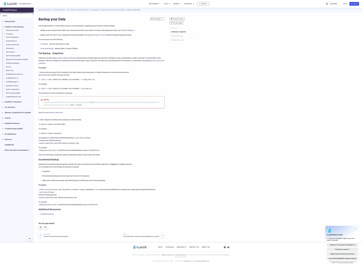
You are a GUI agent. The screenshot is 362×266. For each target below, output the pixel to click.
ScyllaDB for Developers (13, 102)
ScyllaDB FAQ (9, 145)
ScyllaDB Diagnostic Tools (13, 96)
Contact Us (194, 247)
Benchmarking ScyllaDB (13, 55)
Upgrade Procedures (12, 85)
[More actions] (163, 18)
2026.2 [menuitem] (5, 16)
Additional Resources (177, 40)
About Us (206, 247)
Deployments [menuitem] (153, 3)
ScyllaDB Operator (11, 78)
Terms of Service (167, 255)
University (181, 247)
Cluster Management (12, 37)
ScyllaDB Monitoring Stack (14, 74)
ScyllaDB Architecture (12, 123)
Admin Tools (9, 70)
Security (8, 67)
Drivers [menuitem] (176, 3)
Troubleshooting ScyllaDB (14, 129)
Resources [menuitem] (188, 3)
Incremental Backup (177, 36)
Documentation (25, 3)
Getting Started (10, 21)
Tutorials (169, 247)
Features (8, 118)
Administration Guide (12, 30)
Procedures (95, 10)
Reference (8, 139)
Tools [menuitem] (166, 3)
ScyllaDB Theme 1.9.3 (201, 261)
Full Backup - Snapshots (178, 32)
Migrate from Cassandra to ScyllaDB (17, 59)
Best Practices (10, 52)
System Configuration (12, 89)
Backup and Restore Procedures (113, 10)
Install (204, 4)
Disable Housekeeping (12, 63)
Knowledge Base (10, 134)
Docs (160, 247)
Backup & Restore (11, 41)
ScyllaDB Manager (127, 30)
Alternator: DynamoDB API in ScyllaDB (18, 113)
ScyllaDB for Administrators (78, 10)
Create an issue (178, 19)
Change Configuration (12, 44)
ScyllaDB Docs (45, 10)
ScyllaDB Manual (59, 10)
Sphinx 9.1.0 (188, 261)
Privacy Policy (180, 255)
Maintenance (10, 48)
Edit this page (177, 23)
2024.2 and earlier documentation (16, 150)
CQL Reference (10, 107)
